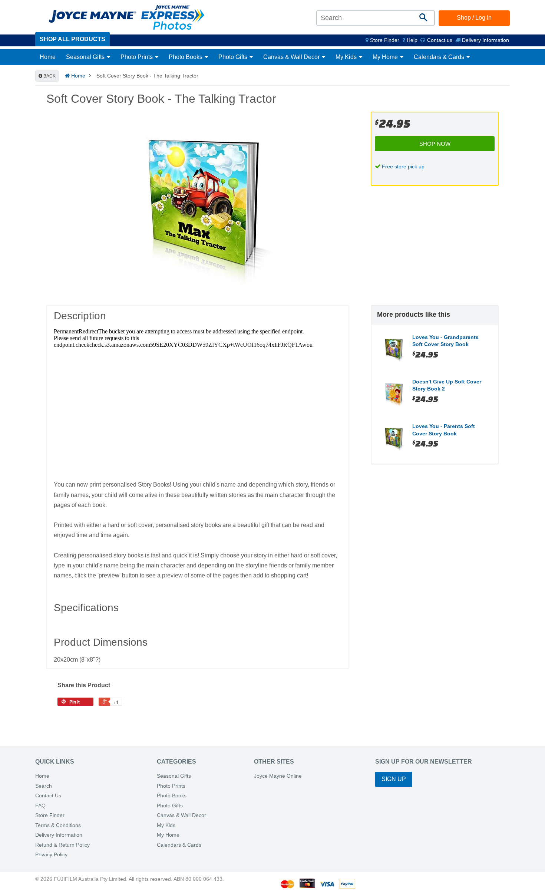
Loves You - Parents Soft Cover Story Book (443, 430)
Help (411, 40)
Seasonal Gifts (86, 57)
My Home (386, 57)
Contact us (439, 40)
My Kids (347, 57)
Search (43, 786)
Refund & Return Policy (62, 845)
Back (49, 76)
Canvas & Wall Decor (292, 57)
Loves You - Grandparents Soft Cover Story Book (445, 340)
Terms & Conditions (58, 825)
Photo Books (186, 57)
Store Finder (50, 815)
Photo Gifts (233, 57)
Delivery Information (484, 40)
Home (48, 57)
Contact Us (48, 795)
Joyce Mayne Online (278, 776)
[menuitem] (382, 40)
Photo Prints (137, 57)
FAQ (40, 805)
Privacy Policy (51, 854)
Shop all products (72, 39)
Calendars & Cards (440, 57)
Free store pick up (403, 166)
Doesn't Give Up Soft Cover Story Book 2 (446, 385)
